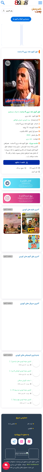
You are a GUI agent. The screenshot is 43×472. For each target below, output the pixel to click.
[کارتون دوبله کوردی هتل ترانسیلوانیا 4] (36, 363)
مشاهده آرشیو (8, 209)
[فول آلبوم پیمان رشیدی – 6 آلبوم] (30, 270)
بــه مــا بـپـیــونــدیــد (25, 186)
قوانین (30, 428)
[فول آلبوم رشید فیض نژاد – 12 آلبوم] (33, 289)
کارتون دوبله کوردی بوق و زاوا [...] (21, 399)
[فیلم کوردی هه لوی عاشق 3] (30, 223)
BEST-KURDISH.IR (33, 464)
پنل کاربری (8, 11)
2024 (28, 135)
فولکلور (15, 120)
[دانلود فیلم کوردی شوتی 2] (21, 242)
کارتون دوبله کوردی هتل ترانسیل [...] (20, 361)
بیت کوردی (26, 120)
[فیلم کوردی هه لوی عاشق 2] (12, 223)
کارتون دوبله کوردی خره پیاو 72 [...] (20, 390)
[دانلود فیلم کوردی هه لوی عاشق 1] (33, 242)
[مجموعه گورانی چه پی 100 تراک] (11, 34)
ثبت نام (30, 424)
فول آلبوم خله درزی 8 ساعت (27, 51)
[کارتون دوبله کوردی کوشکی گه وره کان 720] (36, 373)
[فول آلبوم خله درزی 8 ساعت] (21, 83)
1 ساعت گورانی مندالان (24, 380)
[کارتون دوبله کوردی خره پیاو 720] (36, 392)
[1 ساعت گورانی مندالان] (36, 382)
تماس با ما (11, 424)
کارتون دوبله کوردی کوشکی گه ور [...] (20, 371)
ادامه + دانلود (20, 162)
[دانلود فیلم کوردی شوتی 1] (9, 242)
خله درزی (29, 139)
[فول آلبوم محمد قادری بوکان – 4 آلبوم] (12, 270)
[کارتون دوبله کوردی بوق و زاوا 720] (36, 401)
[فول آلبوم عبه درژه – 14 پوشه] (32, 34)
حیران (20, 120)
